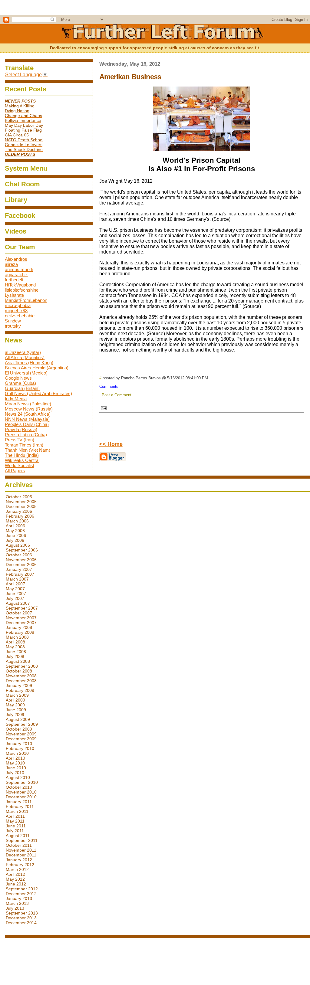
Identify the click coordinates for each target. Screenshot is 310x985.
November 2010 (21, 792)
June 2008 (16, 651)
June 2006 (16, 535)
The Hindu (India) (22, 455)
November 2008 (21, 675)
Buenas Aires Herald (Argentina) (36, 367)
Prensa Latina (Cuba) (26, 434)
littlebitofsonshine (21, 290)
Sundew (13, 320)
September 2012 (22, 888)
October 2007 (19, 612)
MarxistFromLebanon (26, 300)
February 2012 (20, 864)
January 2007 (19, 569)
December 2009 (21, 738)
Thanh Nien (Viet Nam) (27, 450)
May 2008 (15, 646)
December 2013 (21, 917)
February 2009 (20, 690)
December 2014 (21, 922)
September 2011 (22, 840)
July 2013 (15, 908)
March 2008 (17, 637)
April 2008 (15, 642)
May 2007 (15, 588)
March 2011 (17, 811)
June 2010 (16, 767)
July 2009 (15, 714)
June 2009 (16, 709)
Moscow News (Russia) (29, 408)
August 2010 (18, 777)
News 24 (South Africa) (28, 414)
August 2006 (18, 545)
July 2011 (15, 830)
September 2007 (22, 608)
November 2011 (21, 850)
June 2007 (16, 593)
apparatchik (16, 274)
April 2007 (15, 583)
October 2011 (19, 845)
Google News (18, 378)
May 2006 (15, 530)
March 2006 (17, 521)
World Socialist (19, 465)
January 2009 (19, 685)
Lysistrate (14, 295)
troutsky (13, 326)
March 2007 (17, 579)
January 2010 (19, 743)
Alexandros (16, 259)
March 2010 (17, 753)
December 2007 (21, 622)
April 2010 (15, 758)
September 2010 (22, 782)
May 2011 (15, 821)
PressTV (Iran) (19, 439)
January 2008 (19, 627)
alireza (11, 264)
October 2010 (19, 787)
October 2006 (19, 554)
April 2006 (15, 525)
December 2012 (21, 893)
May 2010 (15, 763)
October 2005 (19, 496)
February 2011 (20, 806)
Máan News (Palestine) (28, 403)
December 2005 (21, 506)
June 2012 (16, 884)
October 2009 (19, 729)
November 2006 (21, 559)
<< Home (111, 444)
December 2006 (21, 564)
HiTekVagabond (20, 284)
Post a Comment (116, 395)
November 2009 (21, 733)
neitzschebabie (20, 315)
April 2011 (15, 816)
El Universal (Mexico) (26, 372)
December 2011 (21, 854)
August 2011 (18, 835)
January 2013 (19, 898)
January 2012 (19, 859)
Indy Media (16, 398)
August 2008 (18, 661)
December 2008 (21, 680)
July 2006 (15, 540)
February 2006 (20, 516)
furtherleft (14, 279)
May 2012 (15, 879)
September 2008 (22, 666)
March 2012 (17, 869)
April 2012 (15, 874)
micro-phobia (18, 305)
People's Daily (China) (27, 424)
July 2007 (15, 598)
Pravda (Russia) (21, 429)
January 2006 (19, 511)
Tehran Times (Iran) (24, 444)
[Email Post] (103, 407)
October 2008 (19, 671)
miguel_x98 (16, 310)
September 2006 (22, 550)
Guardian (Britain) (22, 388)
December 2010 (21, 796)
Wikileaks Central (22, 460)
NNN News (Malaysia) (27, 419)
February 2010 (20, 748)
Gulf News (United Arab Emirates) (38, 393)
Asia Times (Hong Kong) (29, 362)
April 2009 (15, 700)
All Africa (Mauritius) (25, 357)
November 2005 (21, 501)
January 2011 (19, 801)
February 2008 (20, 632)
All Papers (15, 470)
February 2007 (20, 574)
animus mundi (19, 269)
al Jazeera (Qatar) (23, 352)
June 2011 (16, 825)
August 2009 (18, 719)
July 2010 (15, 772)
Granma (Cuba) (20, 383)
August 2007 (18, 603)
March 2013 (17, 903)
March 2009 (17, 695)
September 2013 (22, 913)
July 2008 (15, 656)
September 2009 (22, 724)
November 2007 (21, 617)
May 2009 (15, 704)
